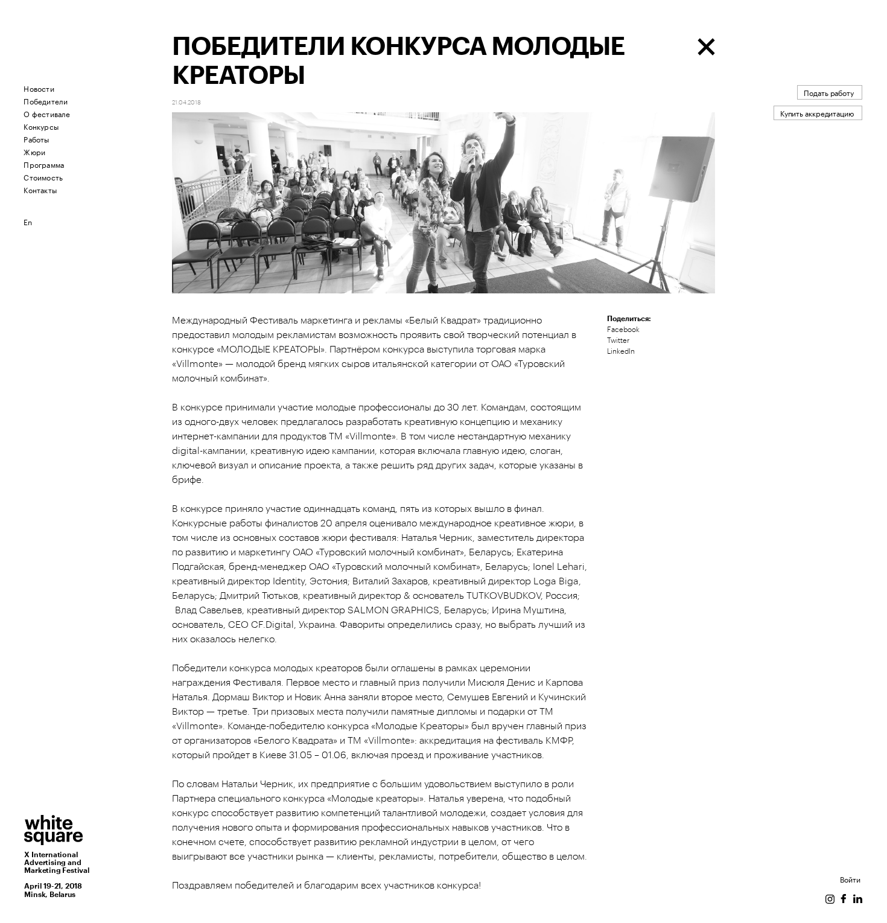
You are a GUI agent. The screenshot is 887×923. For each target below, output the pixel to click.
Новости (39, 88)
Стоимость (43, 176)
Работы (36, 138)
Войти (850, 878)
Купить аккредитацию (817, 112)
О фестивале (47, 113)
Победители (46, 100)
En (28, 221)
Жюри (34, 151)
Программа (44, 164)
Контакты (40, 189)
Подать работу (829, 92)
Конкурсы (41, 126)
